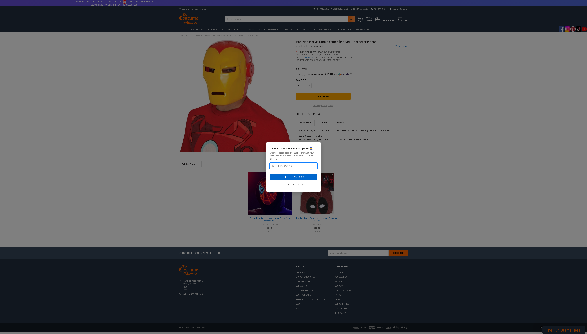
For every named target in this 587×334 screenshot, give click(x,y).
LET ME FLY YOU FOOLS (293, 177)
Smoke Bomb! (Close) (293, 184)
